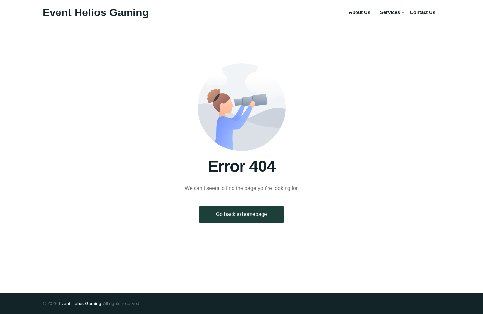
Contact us (422, 12)
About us (359, 12)
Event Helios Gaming (96, 12)
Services (390, 12)
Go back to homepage (241, 214)
